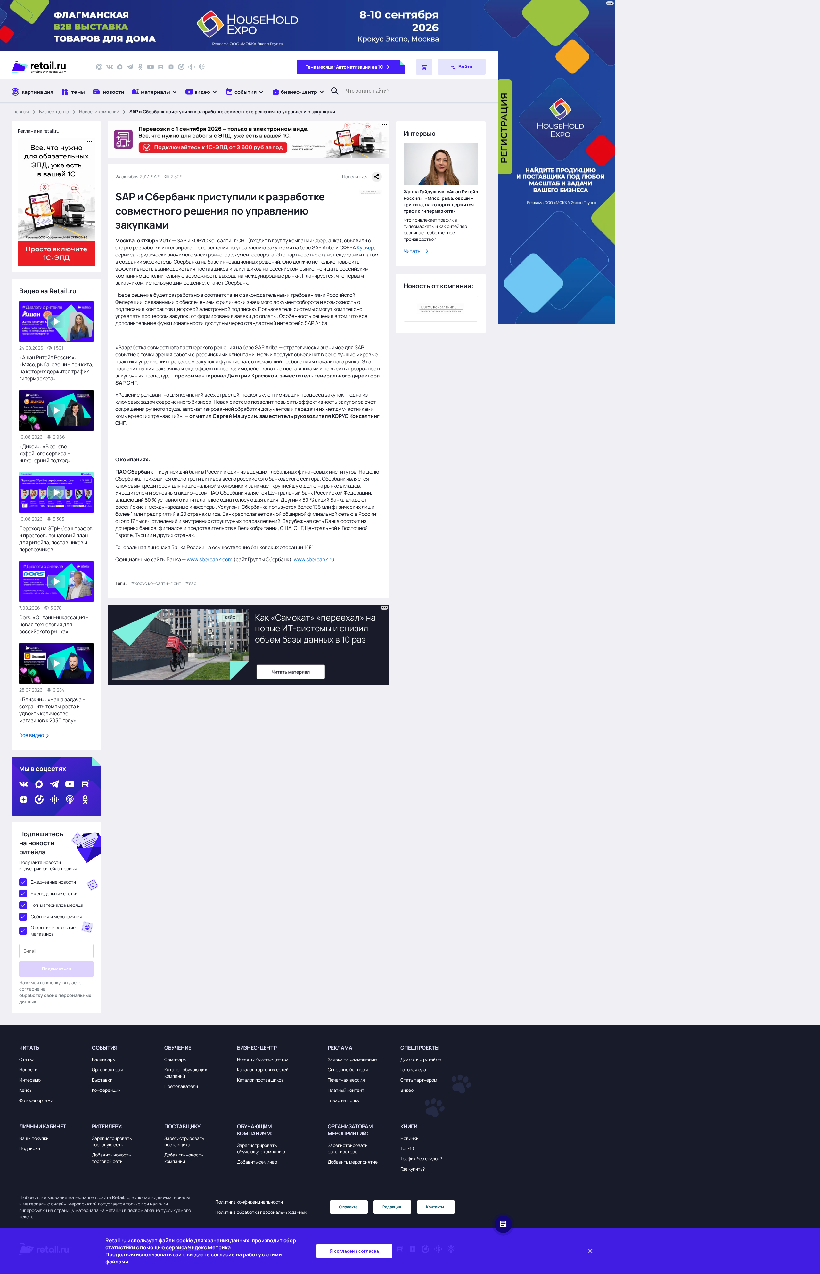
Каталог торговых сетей (263, 1070)
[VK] (109, 66)
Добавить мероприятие (353, 1162)
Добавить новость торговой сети (111, 1158)
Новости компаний (99, 112)
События (105, 1047)
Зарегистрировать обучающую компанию (261, 1148)
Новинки (409, 1138)
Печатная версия (346, 1080)
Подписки (29, 1148)
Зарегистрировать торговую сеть (112, 1141)
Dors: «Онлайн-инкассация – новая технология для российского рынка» (54, 624)
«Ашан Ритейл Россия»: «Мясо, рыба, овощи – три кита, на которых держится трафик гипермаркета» (56, 368)
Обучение (177, 1047)
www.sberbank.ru (314, 559)
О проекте (348, 1207)
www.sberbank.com (210, 559)
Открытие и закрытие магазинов (53, 930)
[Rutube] (161, 66)
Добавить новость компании (183, 1158)
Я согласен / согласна (354, 1251)
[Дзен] (171, 66)
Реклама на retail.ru (38, 131)
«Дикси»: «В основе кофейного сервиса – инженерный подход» (45, 453)
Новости (28, 1070)
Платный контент (346, 1090)
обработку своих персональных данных (55, 998)
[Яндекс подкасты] (181, 66)
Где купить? (412, 1169)
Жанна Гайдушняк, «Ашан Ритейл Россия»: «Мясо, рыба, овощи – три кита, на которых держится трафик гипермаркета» (441, 201)
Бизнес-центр (54, 112)
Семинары (175, 1059)
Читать (412, 251)
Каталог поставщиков (260, 1080)
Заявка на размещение (352, 1059)
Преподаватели (181, 1086)
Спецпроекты (419, 1047)
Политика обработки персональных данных (261, 1212)
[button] (155, 92)
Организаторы (107, 1070)
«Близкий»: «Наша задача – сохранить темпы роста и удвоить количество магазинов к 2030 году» (52, 710)
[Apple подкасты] (202, 66)
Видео (407, 1090)
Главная (20, 112)
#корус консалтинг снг (156, 583)
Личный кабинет (42, 1126)
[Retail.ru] (48, 67)
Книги (408, 1126)
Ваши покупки (34, 1138)
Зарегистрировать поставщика (184, 1141)
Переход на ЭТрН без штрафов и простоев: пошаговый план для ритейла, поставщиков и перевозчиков (56, 539)
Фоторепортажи (36, 1100)
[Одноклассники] (140, 66)
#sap (190, 583)
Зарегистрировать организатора (347, 1148)
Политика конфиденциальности (249, 1202)
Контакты (435, 1207)
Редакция (391, 1207)
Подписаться (56, 968)
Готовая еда (413, 1070)
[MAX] (120, 66)
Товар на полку (343, 1100)
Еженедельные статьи (54, 893)
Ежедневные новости (53, 882)
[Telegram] (130, 66)
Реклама (340, 1047)
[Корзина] (424, 67)
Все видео (32, 735)
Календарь (103, 1059)
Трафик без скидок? (421, 1159)
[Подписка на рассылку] (99, 66)
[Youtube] (150, 66)
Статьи (26, 1059)
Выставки (102, 1080)
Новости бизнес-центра (263, 1059)
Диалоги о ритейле (420, 1059)
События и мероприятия (56, 916)
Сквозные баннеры (348, 1070)
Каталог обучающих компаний (185, 1073)
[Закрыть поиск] (332, 97)
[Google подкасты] (191, 66)
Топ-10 (407, 1148)
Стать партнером (418, 1080)
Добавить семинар (257, 1162)
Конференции (106, 1090)
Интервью (30, 1080)
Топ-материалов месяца (57, 905)
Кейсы (25, 1090)
